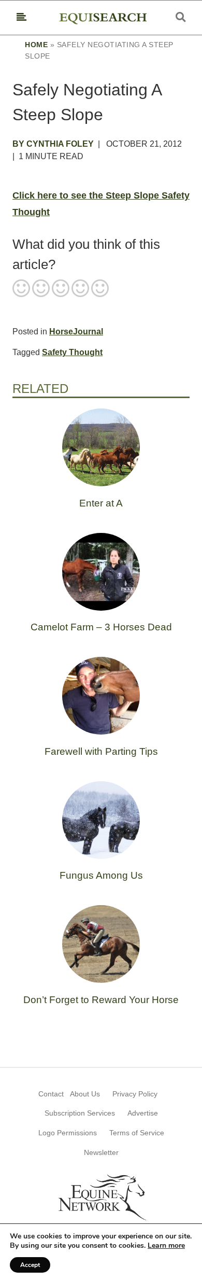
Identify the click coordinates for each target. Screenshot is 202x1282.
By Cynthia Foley (53, 143)
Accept (30, 1265)
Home (36, 44)
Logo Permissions (67, 1133)
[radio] (21, 289)
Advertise (142, 1113)
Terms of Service (136, 1133)
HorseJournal (76, 331)
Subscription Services (80, 1113)
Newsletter (101, 1152)
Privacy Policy (134, 1094)
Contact (51, 1094)
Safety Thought (72, 352)
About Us (85, 1094)
